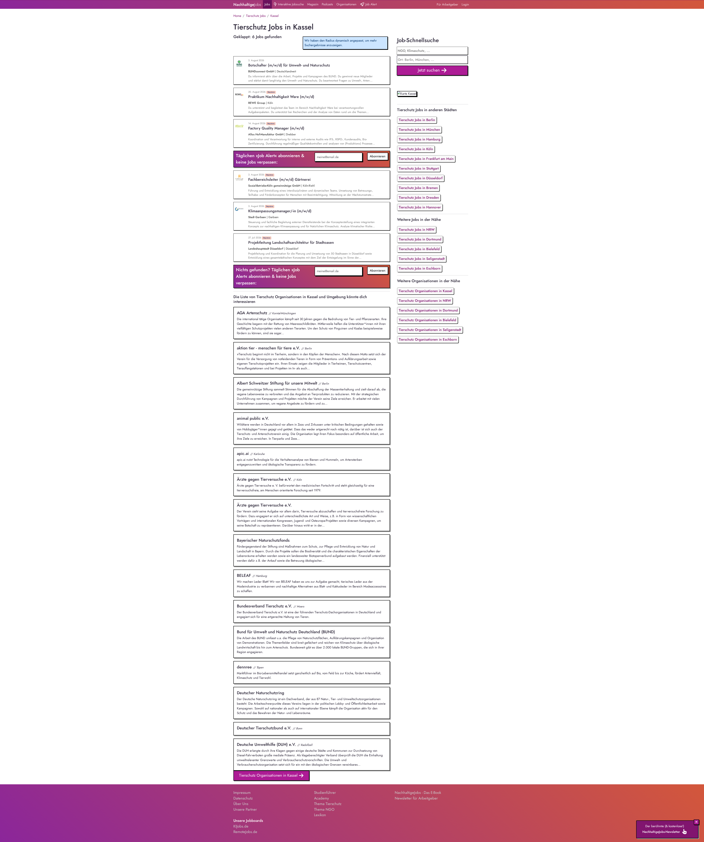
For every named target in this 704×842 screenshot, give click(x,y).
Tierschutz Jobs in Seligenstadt (422, 258)
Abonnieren (377, 156)
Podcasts (327, 4)
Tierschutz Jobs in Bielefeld (419, 248)
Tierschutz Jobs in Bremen (418, 187)
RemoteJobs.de (245, 831)
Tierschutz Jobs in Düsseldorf (421, 178)
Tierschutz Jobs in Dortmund (420, 239)
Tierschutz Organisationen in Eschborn (428, 339)
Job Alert (370, 4)
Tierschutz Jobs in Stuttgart (419, 168)
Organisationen (346, 4)
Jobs (267, 4)
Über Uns (240, 803)
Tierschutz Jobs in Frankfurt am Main (426, 158)
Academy (321, 798)
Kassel (274, 16)
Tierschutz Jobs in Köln (416, 148)
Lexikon (320, 815)
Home (237, 16)
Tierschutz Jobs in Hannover (420, 207)
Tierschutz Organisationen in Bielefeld (427, 320)
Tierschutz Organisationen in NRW (425, 300)
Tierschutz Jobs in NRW (416, 229)
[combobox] (432, 59)
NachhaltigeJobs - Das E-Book (418, 792)
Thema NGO (324, 809)
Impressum (242, 792)
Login (465, 4)
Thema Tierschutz (327, 803)
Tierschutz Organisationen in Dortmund (428, 310)
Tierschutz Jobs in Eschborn (419, 268)
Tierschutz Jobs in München (419, 129)
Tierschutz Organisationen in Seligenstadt (430, 329)
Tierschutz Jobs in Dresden (419, 197)
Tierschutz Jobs (256, 16)
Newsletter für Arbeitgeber (416, 798)
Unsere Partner (245, 809)
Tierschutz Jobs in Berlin (417, 119)
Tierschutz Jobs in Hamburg (419, 139)
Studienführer (325, 792)
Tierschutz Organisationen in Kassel (269, 775)
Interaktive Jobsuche (290, 4)
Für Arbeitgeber (447, 4)
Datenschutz (243, 798)
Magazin (312, 4)
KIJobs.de (240, 826)
